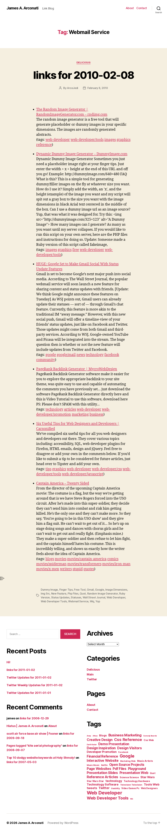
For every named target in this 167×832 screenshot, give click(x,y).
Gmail (90, 589)
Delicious (83, 62)
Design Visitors (129, 748)
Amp (89, 736)
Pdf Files (119, 769)
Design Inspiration (101, 748)
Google (99, 589)
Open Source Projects (126, 765)
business (96, 414)
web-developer (58, 140)
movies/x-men (47, 569)
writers (66, 569)
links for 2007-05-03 (22, 762)
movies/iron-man (116, 564)
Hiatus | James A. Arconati (25, 726)
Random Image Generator (102, 593)
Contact (141, 8)
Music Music (93, 765)
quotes (89, 569)
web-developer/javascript (82, 474)
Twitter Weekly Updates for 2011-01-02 (34, 685)
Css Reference (128, 739)
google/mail (66, 355)
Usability (115, 788)
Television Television (131, 785)
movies (60, 559)
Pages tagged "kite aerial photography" (34, 745)
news (80, 355)
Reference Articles (102, 777)
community (45, 360)
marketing (80, 414)
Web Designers (149, 788)
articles (70, 409)
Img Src (45, 593)
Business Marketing (125, 735)
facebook (111, 355)
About (130, 8)
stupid (78, 569)
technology (95, 355)
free (75, 250)
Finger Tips (66, 589)
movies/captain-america (86, 559)
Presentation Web (134, 773)
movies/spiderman (51, 564)
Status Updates (60, 597)
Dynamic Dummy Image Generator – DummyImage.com (81, 154)
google (51, 355)
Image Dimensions (116, 589)
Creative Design (100, 740)
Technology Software (103, 784)
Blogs (103, 735)
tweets (92, 788)
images (110, 140)
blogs (50, 559)
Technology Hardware (137, 781)
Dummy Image (49, 589)
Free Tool (80, 589)
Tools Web (151, 784)
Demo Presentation (113, 744)
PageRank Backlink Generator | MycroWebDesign (76, 369)
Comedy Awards (150, 736)
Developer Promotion (102, 751)
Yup (97, 601)
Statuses (76, 597)
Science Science (129, 777)
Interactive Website (103, 761)
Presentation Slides (102, 773)
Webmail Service (78, 601)
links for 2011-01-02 (21, 670)
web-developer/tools (87, 140)
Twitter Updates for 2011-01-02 (29, 677)
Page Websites (99, 769)
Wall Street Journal (94, 597)
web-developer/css (107, 469)
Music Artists (145, 760)
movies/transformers (84, 564)
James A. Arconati (22, 8)
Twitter (92, 679)
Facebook (123, 752)
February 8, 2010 (97, 88)
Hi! (8, 662)
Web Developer (116, 597)
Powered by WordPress (63, 823)
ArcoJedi (72, 88)
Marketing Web (128, 761)
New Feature (58, 593)
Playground (137, 769)
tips (48, 469)
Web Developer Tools (54, 601)
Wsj (92, 601)
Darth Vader (92, 745)
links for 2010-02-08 (83, 75)
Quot (83, 593)
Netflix (104, 765)
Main (90, 674)
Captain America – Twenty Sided (62, 483)
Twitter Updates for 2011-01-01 (29, 692)
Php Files (73, 593)
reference (44, 145)
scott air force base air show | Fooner (32, 733)
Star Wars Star (95, 781)
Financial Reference (102, 756)
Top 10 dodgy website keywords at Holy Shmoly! (41, 757)
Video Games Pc (130, 788)
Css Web (149, 740)
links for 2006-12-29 (34, 718)
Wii (131, 799)
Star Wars (147, 777)
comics (112, 559)
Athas (95, 736)
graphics (123, 140)
